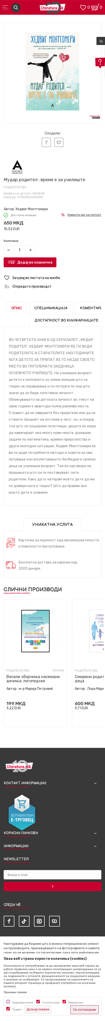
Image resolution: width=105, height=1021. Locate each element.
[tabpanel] (52, 71)
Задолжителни (22, 1002)
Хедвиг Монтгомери (31, 209)
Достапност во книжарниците (66, 320)
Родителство (15, 187)
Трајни (16, 1009)
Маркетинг (76, 1002)
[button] (52, 278)
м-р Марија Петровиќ (36, 689)
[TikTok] (24, 921)
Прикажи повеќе (15, 992)
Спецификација (50, 308)
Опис (16, 308)
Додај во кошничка (34, 262)
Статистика (50, 1002)
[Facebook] (46, 142)
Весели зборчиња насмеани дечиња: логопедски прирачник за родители (33, 681)
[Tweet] (59, 142)
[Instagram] (39, 921)
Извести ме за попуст (84, 215)
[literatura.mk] (52, 9)
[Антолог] (17, 167)
